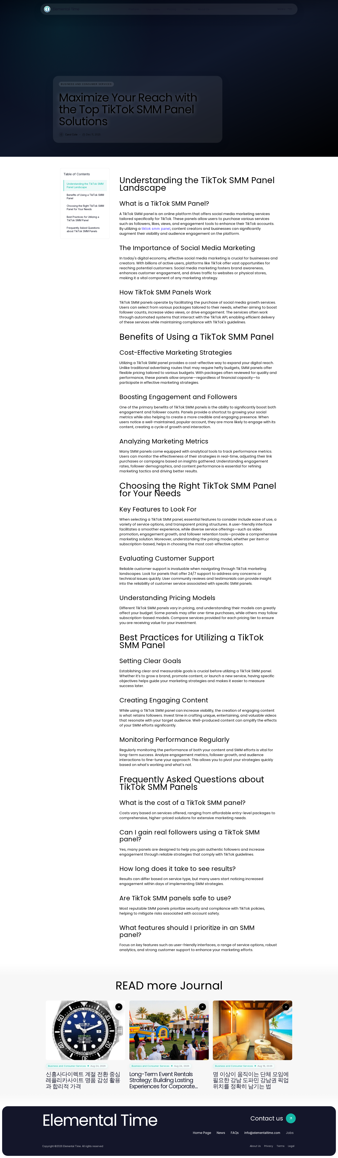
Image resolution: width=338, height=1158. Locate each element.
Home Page (202, 1133)
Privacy (268, 1146)
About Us (255, 1146)
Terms (280, 1146)
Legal (291, 1146)
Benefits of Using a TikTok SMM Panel (85, 196)
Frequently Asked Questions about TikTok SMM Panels (83, 229)
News (221, 1133)
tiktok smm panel (156, 228)
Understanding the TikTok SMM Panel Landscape (85, 185)
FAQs (235, 1133)
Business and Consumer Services (86, 84)
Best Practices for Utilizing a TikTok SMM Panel (83, 218)
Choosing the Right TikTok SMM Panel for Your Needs (85, 207)
